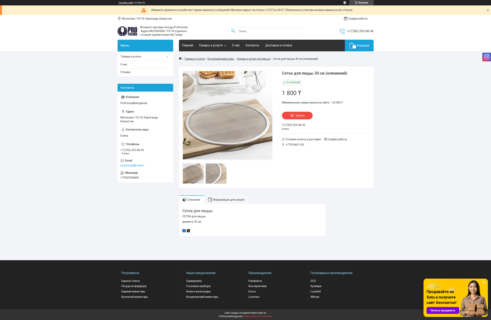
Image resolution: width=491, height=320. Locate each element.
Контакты (253, 45)
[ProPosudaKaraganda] (127, 31)
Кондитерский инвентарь (202, 296)
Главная (187, 45)
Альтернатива (257, 286)
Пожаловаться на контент (258, 316)
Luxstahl (316, 291)
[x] (188, 231)
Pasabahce (255, 280)
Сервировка (194, 280)
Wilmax (315, 296)
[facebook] (184, 231)
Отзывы (125, 72)
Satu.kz (262, 313)
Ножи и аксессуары (198, 291)
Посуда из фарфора (134, 286)
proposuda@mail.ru (132, 165)
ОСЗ (313, 280)
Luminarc (254, 296)
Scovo (252, 291)
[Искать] (233, 31)
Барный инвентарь (133, 291)
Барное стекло (130, 280)
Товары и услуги (210, 45)
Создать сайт (126, 2)
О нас (236, 45)
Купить (300, 115)
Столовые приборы (198, 286)
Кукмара (316, 286)
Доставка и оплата (278, 45)
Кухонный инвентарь (221, 58)
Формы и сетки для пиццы (253, 58)
